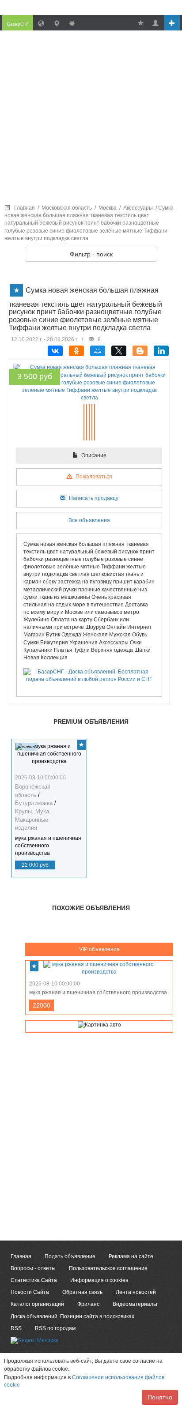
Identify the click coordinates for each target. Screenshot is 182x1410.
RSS (16, 1328)
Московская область (66, 208)
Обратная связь (82, 1292)
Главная (24, 208)
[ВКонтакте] (55, 351)
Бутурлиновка (34, 803)
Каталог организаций (37, 1304)
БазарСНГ (18, 24)
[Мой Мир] (97, 351)
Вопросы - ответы (33, 1268)
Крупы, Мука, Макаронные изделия (33, 819)
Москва (107, 208)
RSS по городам (55, 1328)
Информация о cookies (99, 1280)
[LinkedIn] (161, 351)
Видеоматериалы (135, 1304)
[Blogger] (140, 351)
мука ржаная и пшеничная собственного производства (48, 845)
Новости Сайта (30, 1292)
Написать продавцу (93, 498)
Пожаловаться (93, 477)
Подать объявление (70, 1256)
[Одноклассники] (76, 351)
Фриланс (88, 1304)
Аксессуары (138, 208)
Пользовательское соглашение (108, 1268)
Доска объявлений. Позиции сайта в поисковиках (72, 1316)
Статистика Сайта (34, 1280)
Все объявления (89, 520)
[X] (119, 351)
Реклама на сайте (131, 1256)
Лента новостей (136, 1292)
